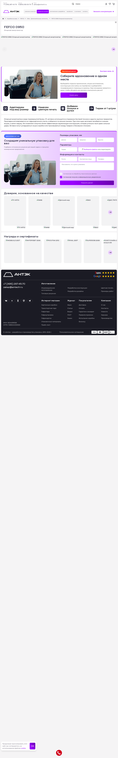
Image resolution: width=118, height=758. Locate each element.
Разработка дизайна (75, 291)
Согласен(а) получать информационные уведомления (82, 177)
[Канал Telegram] (29, 300)
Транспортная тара (48, 308)
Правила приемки (86, 315)
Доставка (82, 305)
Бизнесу (82, 321)
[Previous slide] (8, 212)
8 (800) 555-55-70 (24, 4)
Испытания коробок (87, 318)
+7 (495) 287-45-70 (10, 4)
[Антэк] (3, 19)
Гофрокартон (46, 318)
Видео (69, 311)
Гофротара (45, 311)
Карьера (104, 315)
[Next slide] (110, 212)
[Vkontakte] (6, 300)
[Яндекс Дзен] (12, 300)
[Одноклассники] (18, 300)
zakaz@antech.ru (40, 4)
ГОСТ (69, 315)
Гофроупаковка (47, 315)
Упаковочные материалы (51, 321)
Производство (106, 318)
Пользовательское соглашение (71, 332)
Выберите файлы (90, 149)
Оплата (81, 308)
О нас (103, 305)
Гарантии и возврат (86, 311)
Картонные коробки (49, 305)
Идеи (69, 305)
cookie (23, 748)
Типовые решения (48, 293)
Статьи (70, 308)
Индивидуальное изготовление (48, 289)
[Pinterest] (24, 300)
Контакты (105, 308)
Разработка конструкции (77, 288)
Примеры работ (107, 291)
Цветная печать (107, 288)
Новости (104, 311)
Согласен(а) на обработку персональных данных (80, 174)
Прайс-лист (45, 325)
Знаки (69, 318)
